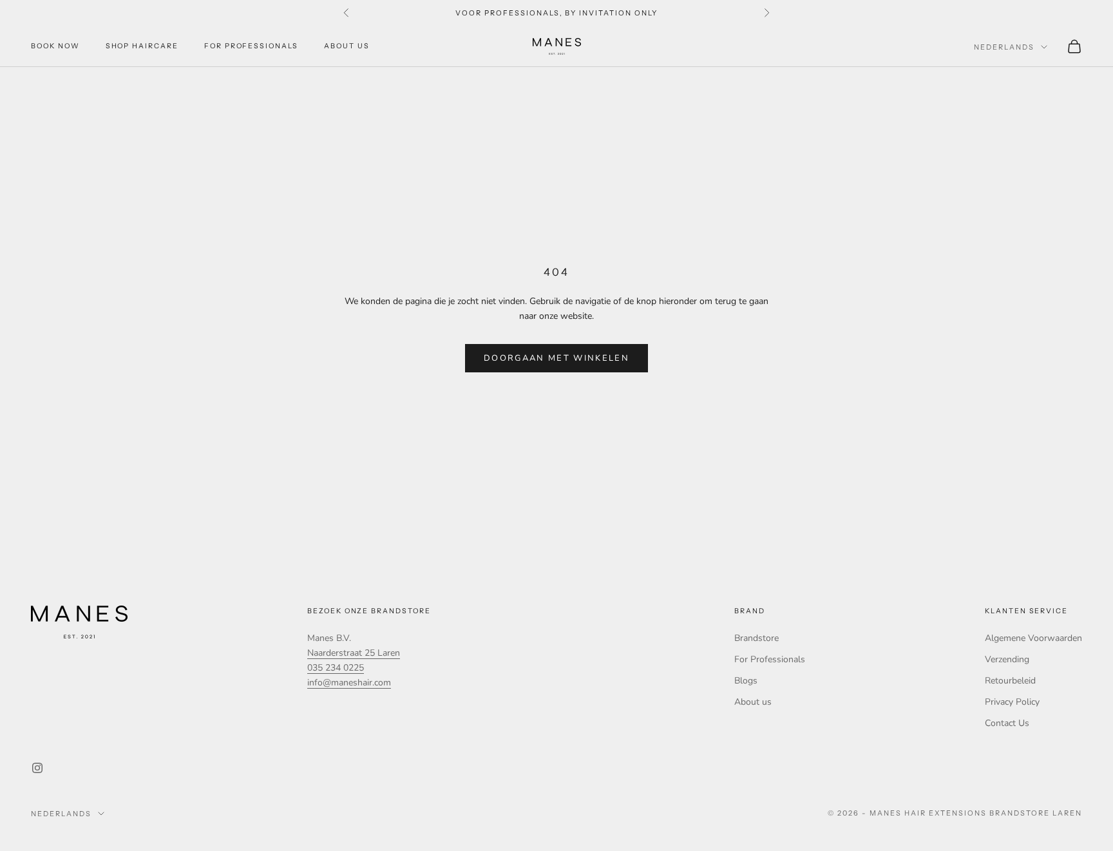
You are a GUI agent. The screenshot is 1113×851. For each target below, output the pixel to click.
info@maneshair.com (349, 682)
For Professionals (251, 46)
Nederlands (1004, 47)
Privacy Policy (1012, 702)
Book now (55, 46)
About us (347, 46)
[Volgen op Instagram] (37, 767)
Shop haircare (142, 46)
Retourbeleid (1010, 680)
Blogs (745, 680)
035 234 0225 (335, 668)
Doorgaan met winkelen (556, 358)
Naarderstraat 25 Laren (353, 653)
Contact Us (1007, 723)
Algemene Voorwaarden (1033, 638)
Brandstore (756, 638)
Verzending (1007, 659)
